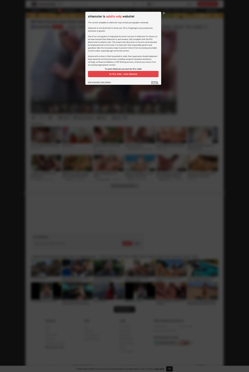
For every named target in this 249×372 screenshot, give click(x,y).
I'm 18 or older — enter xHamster (123, 74)
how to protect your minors (99, 82)
